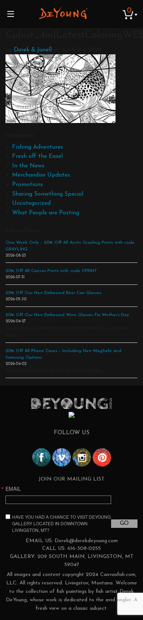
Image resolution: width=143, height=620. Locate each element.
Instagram (82, 457)
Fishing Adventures (37, 147)
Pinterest (102, 457)
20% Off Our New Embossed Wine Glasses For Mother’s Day (67, 315)
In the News (28, 166)
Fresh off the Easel (37, 156)
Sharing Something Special (47, 194)
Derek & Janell (33, 50)
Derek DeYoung (63, 13)
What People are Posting (45, 213)
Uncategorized (31, 203)
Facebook (41, 457)
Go (124, 523)
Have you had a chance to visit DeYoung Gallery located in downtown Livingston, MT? (61, 523)
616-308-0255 (84, 548)
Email (13, 488)
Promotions (27, 185)
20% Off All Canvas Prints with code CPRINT (51, 271)
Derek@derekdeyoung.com (86, 541)
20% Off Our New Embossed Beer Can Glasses (53, 293)
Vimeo (61, 457)
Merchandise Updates (41, 175)
